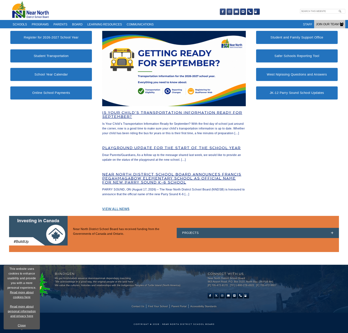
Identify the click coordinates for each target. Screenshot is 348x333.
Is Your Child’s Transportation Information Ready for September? (172, 114)
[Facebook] (223, 12)
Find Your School (158, 306)
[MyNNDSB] (257, 12)
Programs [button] (40, 24)
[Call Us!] (250, 12)
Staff (307, 24)
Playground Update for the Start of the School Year (171, 148)
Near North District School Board (97, 10)
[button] (258, 233)
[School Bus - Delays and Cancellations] (243, 12)
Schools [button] (20, 24)
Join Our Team (327, 24)
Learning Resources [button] (104, 24)
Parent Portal (179, 306)
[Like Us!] (210, 295)
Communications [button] (140, 24)
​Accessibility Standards (203, 306)
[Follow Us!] (216, 295)
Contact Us (138, 306)
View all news (115, 209)
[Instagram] (229, 12)
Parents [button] (60, 24)
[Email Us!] (236, 12)
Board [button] (77, 24)
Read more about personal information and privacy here (22, 311)
